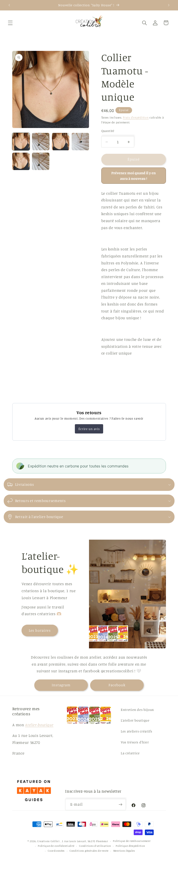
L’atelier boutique (135, 720)
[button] (10, 22)
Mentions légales (124, 850)
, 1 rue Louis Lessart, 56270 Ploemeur (84, 841)
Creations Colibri (48, 841)
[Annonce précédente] (9, 5)
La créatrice (130, 753)
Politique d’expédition (130, 845)
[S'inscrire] (120, 804)
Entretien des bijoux (137, 710)
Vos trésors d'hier (135, 742)
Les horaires (40, 630)
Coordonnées (56, 850)
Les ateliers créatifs (136, 731)
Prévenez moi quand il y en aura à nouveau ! (133, 176)
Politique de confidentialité (56, 845)
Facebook (116, 685)
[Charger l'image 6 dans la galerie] (40, 161)
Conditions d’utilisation (95, 845)
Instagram (61, 685)
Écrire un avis (89, 429)
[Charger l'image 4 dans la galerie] (80, 141)
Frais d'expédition (136, 117)
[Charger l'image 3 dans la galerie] (60, 141)
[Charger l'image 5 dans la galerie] (21, 161)
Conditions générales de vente (89, 850)
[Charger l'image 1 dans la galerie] (21, 141)
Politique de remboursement (131, 841)
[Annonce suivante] (169, 5)
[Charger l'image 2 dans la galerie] (40, 141)
